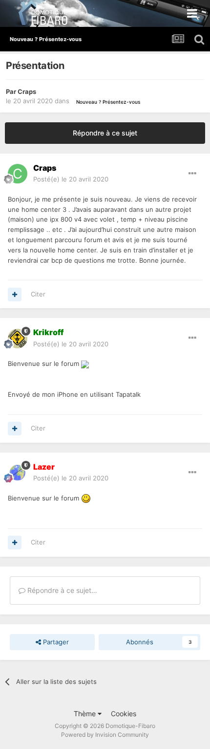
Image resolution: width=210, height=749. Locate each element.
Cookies (123, 713)
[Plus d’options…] (192, 174)
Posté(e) (70, 179)
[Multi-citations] (14, 294)
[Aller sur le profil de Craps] (17, 173)
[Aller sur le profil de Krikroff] (17, 338)
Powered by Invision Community (105, 734)
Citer (38, 294)
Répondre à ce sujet (105, 133)
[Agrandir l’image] (85, 363)
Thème (86, 713)
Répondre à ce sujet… (61, 590)
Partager (55, 642)
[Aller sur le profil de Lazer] (17, 472)
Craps (27, 91)
